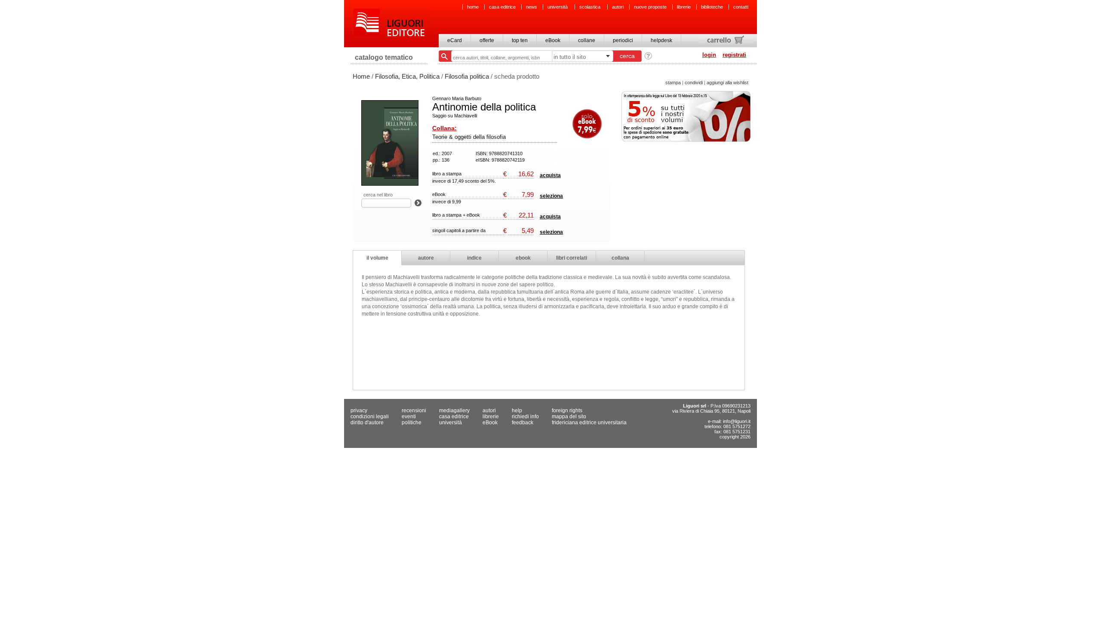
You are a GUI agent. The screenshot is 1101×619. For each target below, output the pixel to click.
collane (586, 40)
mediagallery (454, 411)
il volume (377, 258)
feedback (522, 423)
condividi (694, 82)
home (473, 6)
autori (618, 6)
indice (474, 258)
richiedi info (525, 417)
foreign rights (567, 411)
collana (620, 258)
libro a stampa (446, 173)
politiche (411, 423)
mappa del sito (569, 417)
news (531, 6)
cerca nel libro (378, 194)
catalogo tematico (384, 57)
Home (361, 76)
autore (426, 258)
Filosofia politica (467, 76)
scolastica (590, 6)
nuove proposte (650, 6)
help (517, 411)
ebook (523, 258)
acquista (550, 175)
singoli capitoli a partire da (459, 230)
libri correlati (571, 258)
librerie (684, 6)
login (709, 55)
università (558, 6)
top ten (520, 40)
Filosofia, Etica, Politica (407, 76)
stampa (673, 82)
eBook (552, 40)
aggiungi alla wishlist (727, 82)
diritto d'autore (367, 423)
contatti (740, 6)
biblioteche (712, 6)
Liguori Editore (391, 24)
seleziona (551, 196)
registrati (734, 55)
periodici (623, 40)
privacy (359, 411)
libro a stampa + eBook (456, 215)
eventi (409, 417)
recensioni (414, 411)
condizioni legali (370, 417)
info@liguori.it (736, 421)
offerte (487, 40)
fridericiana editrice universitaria (589, 423)
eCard (454, 40)
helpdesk (661, 40)
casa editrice (502, 6)
